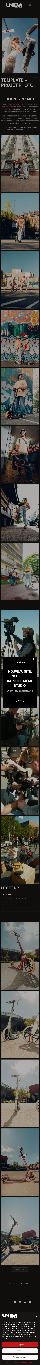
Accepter (20, 1345)
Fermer (20, 700)
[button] (37, 1316)
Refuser (20, 1351)
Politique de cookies (10, 1362)
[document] (20, 682)
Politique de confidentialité (26, 1362)
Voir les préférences (20, 1357)
